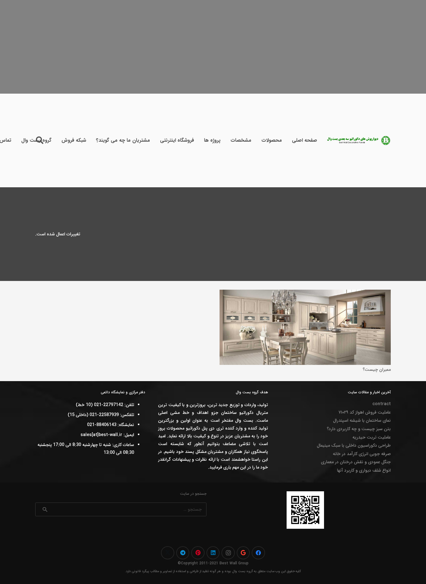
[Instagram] (228, 553)
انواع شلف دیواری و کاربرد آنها (364, 470)
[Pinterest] (198, 553)
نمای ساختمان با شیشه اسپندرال (362, 420)
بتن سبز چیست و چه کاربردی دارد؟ (359, 428)
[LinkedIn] (213, 553)
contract (381, 403)
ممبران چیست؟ (377, 369)
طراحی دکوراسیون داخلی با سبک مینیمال (354, 445)
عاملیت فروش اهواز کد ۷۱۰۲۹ (364, 412)
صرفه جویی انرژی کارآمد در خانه (362, 453)
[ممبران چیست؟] (305, 293)
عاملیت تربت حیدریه (371, 437)
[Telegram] (183, 553)
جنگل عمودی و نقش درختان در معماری (356, 462)
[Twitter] (167, 553)
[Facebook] (258, 553)
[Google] (243, 553)
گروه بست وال (242, 571)
